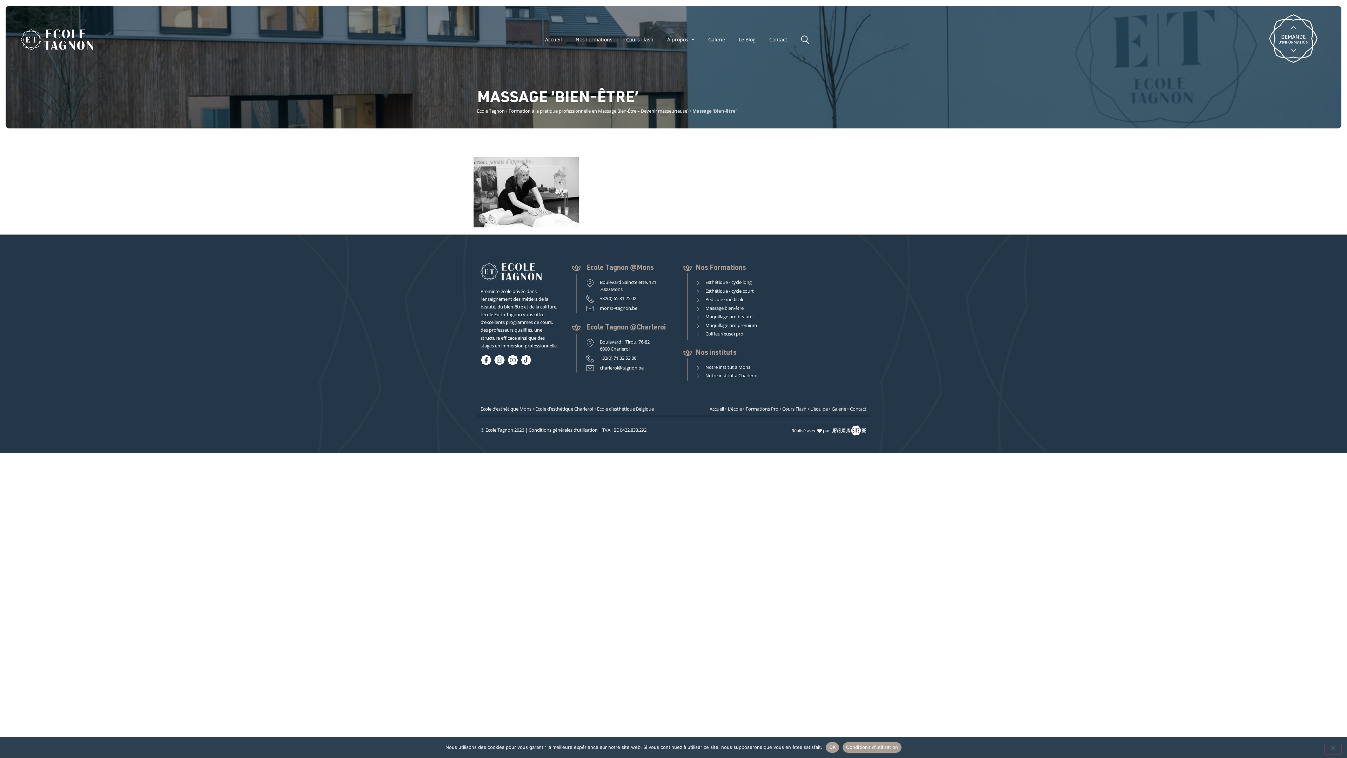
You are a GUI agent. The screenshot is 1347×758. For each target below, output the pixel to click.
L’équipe (819, 409)
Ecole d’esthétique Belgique (625, 409)
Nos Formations (594, 39)
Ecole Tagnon (491, 111)
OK (832, 747)
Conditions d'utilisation (872, 747)
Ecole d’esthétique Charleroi (564, 409)
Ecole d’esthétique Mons (506, 409)
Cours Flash (640, 39)
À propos (677, 39)
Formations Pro (762, 409)
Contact (778, 39)
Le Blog (747, 39)
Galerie (716, 39)
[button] (807, 38)
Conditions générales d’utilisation (563, 430)
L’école (735, 409)
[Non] (1333, 749)
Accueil (553, 39)
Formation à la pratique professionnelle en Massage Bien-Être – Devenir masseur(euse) (599, 111)
